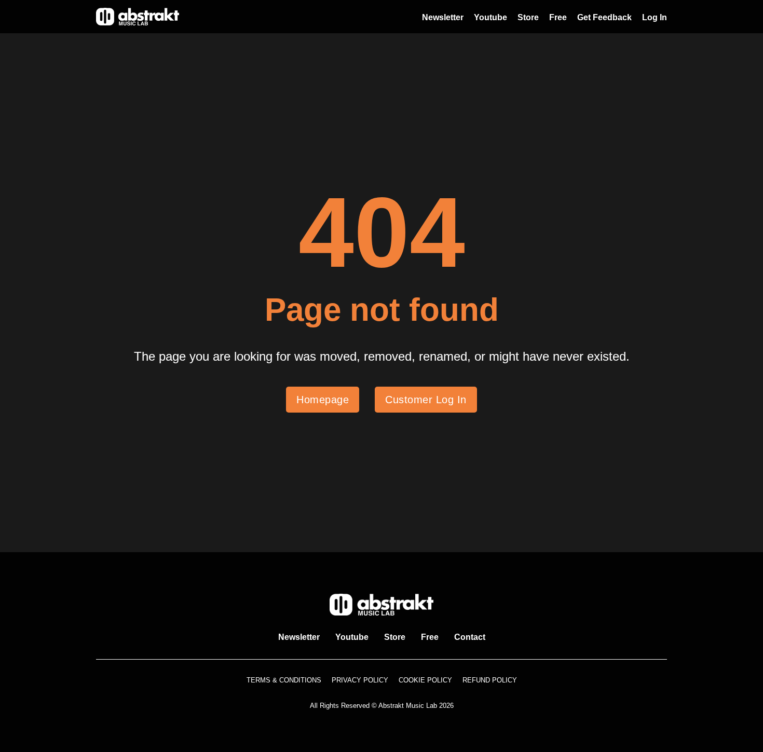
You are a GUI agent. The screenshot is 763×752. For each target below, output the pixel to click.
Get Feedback (604, 17)
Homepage (322, 399)
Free (558, 17)
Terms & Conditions (284, 680)
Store (528, 17)
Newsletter (443, 17)
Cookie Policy (425, 680)
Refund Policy (489, 680)
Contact (469, 637)
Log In (654, 17)
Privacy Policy (360, 680)
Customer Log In (426, 399)
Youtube (490, 17)
